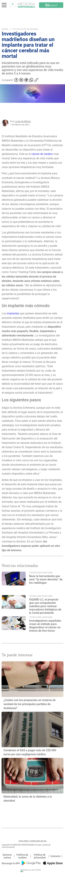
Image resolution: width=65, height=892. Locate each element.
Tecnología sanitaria (25, 29)
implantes (13, 313)
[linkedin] (21, 80)
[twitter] (26, 80)
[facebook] (16, 80)
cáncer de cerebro (42, 154)
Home (5, 29)
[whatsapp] (31, 80)
